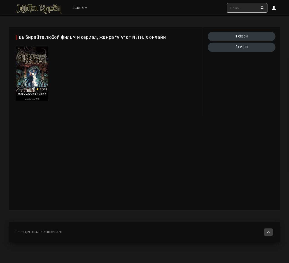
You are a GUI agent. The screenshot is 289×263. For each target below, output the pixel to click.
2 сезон (241, 47)
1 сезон (241, 36)
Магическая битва (32, 94)
